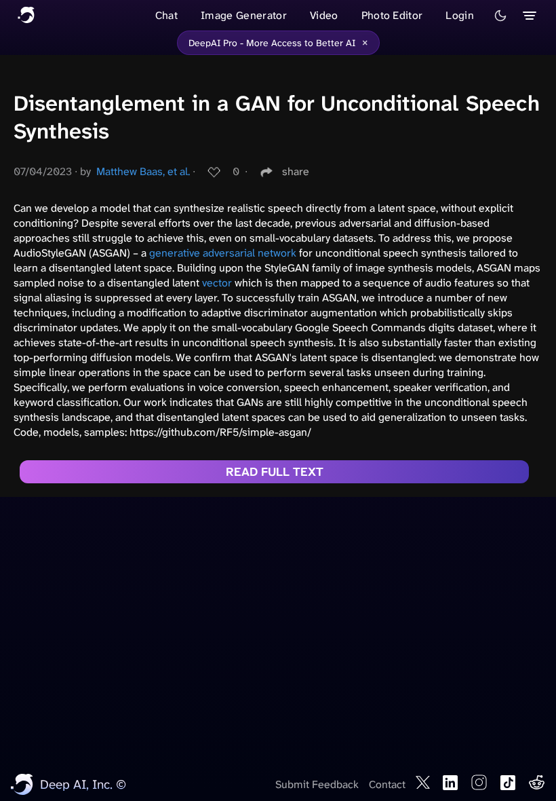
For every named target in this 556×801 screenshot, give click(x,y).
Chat (166, 15)
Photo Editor (392, 15)
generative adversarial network (222, 253)
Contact (387, 784)
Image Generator (244, 15)
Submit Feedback (317, 784)
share (295, 171)
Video (324, 15)
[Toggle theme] (500, 15)
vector (217, 283)
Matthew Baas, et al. (143, 171)
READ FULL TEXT (274, 472)
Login (459, 15)
